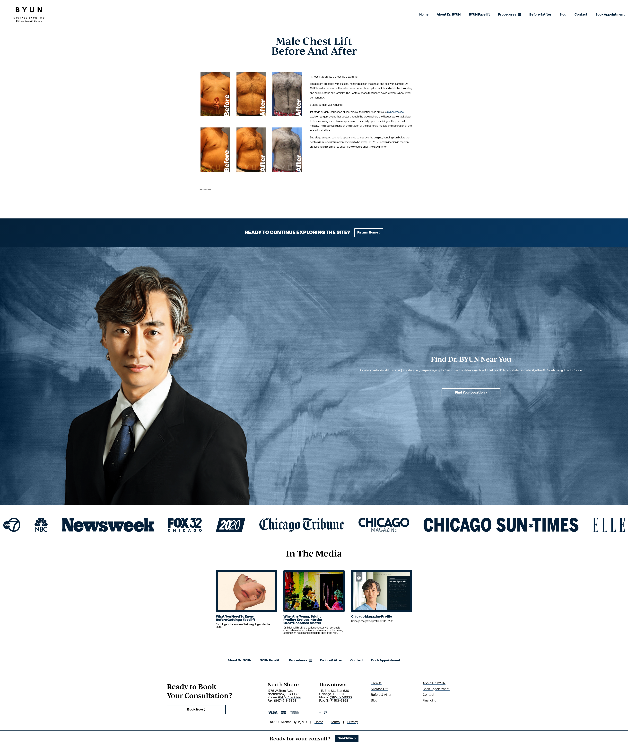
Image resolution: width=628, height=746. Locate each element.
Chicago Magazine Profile (371, 616)
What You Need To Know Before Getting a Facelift (235, 618)
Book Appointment (610, 14)
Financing (429, 700)
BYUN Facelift (479, 14)
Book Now (195, 709)
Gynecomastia (395, 112)
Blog (562, 14)
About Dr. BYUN (449, 14)
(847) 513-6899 (289, 697)
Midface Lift (379, 689)
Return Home (367, 232)
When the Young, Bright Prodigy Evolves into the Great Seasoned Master (302, 620)
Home (423, 14)
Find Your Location (470, 392)
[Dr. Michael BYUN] (29, 21)
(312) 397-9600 (341, 697)
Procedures (507, 14)
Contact (581, 14)
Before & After (540, 14)
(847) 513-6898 (285, 700)
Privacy (352, 722)
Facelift (376, 683)
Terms (335, 722)
